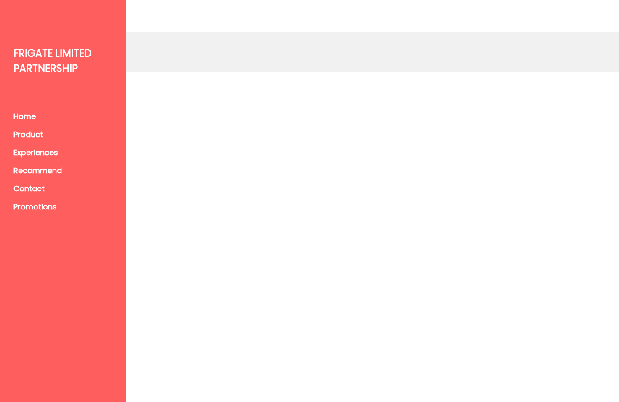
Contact (29, 188)
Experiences (35, 152)
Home (24, 116)
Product (28, 134)
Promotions (35, 206)
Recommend (37, 170)
